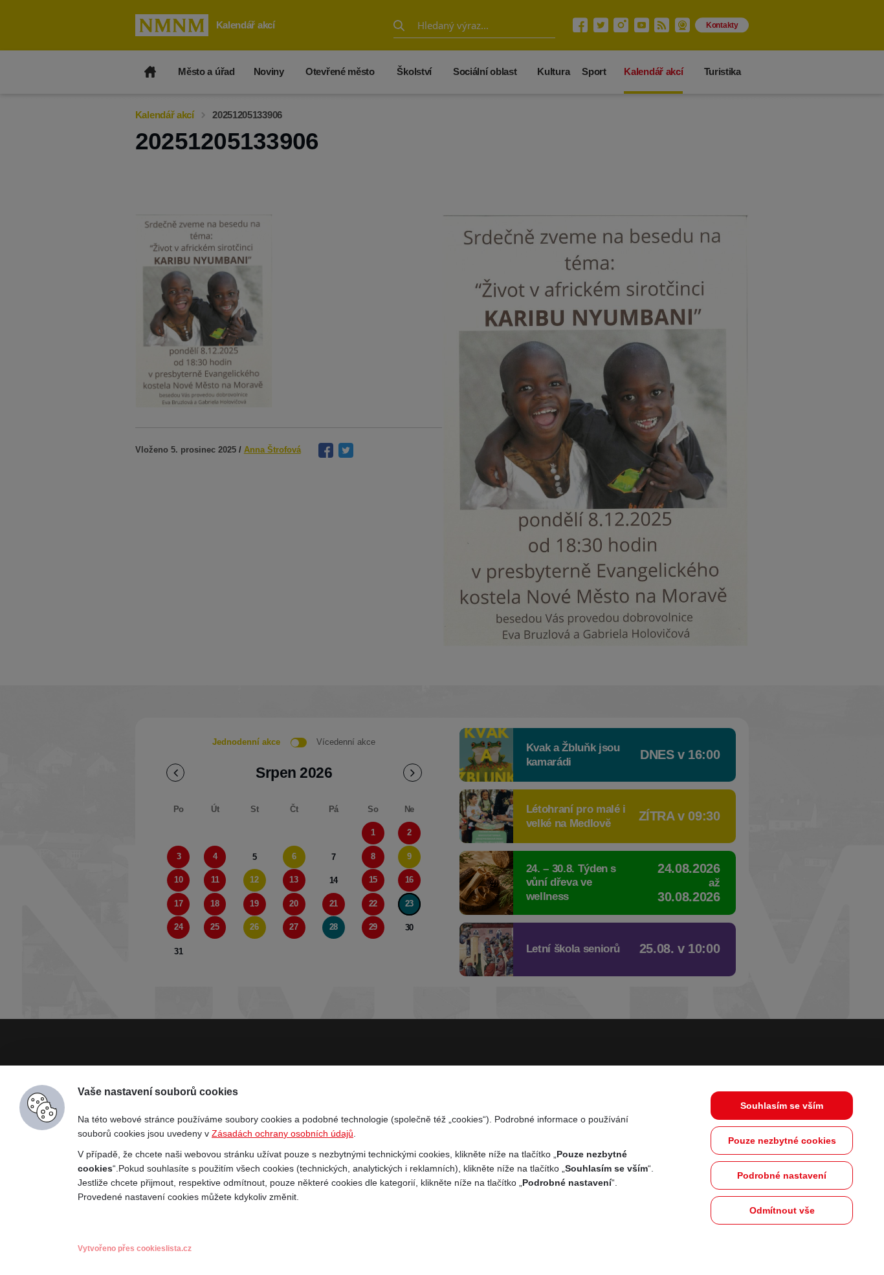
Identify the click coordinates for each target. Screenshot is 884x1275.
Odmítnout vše (782, 1210)
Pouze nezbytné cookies (782, 1140)
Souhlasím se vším (781, 1105)
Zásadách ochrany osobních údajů (282, 1133)
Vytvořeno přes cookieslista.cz (135, 1248)
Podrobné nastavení (781, 1175)
